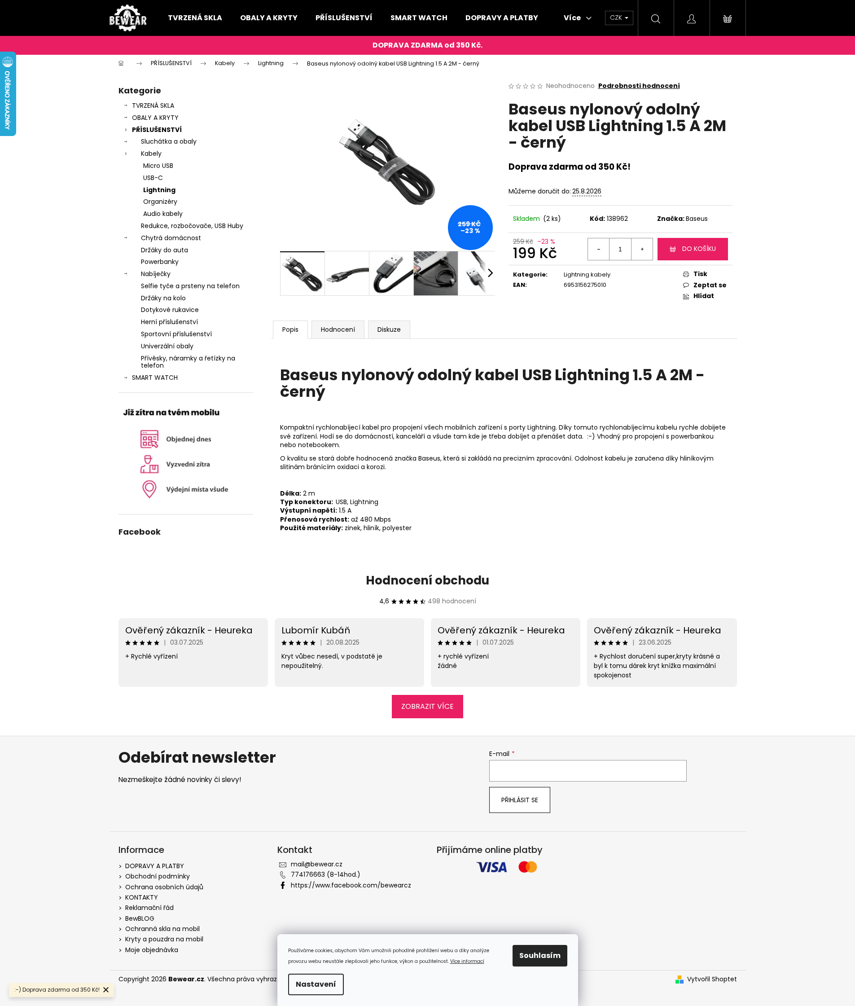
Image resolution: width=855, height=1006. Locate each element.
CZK (617, 17)
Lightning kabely (587, 274)
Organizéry (160, 201)
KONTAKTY (141, 897)
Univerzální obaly (167, 346)
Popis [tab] (290, 329)
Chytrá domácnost (171, 237)
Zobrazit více (427, 706)
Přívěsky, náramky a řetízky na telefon (188, 362)
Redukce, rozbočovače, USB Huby (192, 225)
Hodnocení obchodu (427, 580)
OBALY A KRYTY (155, 117)
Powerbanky (160, 261)
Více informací (467, 961)
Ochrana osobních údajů (164, 887)
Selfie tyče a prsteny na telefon (190, 285)
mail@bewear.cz (316, 864)
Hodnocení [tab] (338, 329)
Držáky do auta (164, 250)
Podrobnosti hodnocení (639, 86)
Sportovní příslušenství (176, 333)
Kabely (151, 153)
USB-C (153, 177)
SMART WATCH (155, 377)
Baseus (697, 218)
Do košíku (699, 248)
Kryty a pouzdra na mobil (164, 939)
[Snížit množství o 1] (598, 249)
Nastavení (316, 984)
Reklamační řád (149, 907)
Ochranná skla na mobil (162, 928)
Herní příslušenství (169, 321)
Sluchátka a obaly (169, 141)
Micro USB (158, 165)
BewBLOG (139, 918)
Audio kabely (163, 213)
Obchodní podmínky (157, 876)
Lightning (159, 189)
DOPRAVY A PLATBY (154, 865)
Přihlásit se (519, 799)
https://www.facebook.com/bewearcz (351, 885)
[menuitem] (195, 18)
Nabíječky (156, 273)
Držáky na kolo (163, 298)
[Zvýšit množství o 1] (642, 249)
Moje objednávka (151, 949)
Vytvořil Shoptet (712, 979)
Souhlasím (540, 955)
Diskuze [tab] (389, 329)
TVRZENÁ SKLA (153, 105)
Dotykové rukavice (170, 309)
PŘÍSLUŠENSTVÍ (157, 129)
